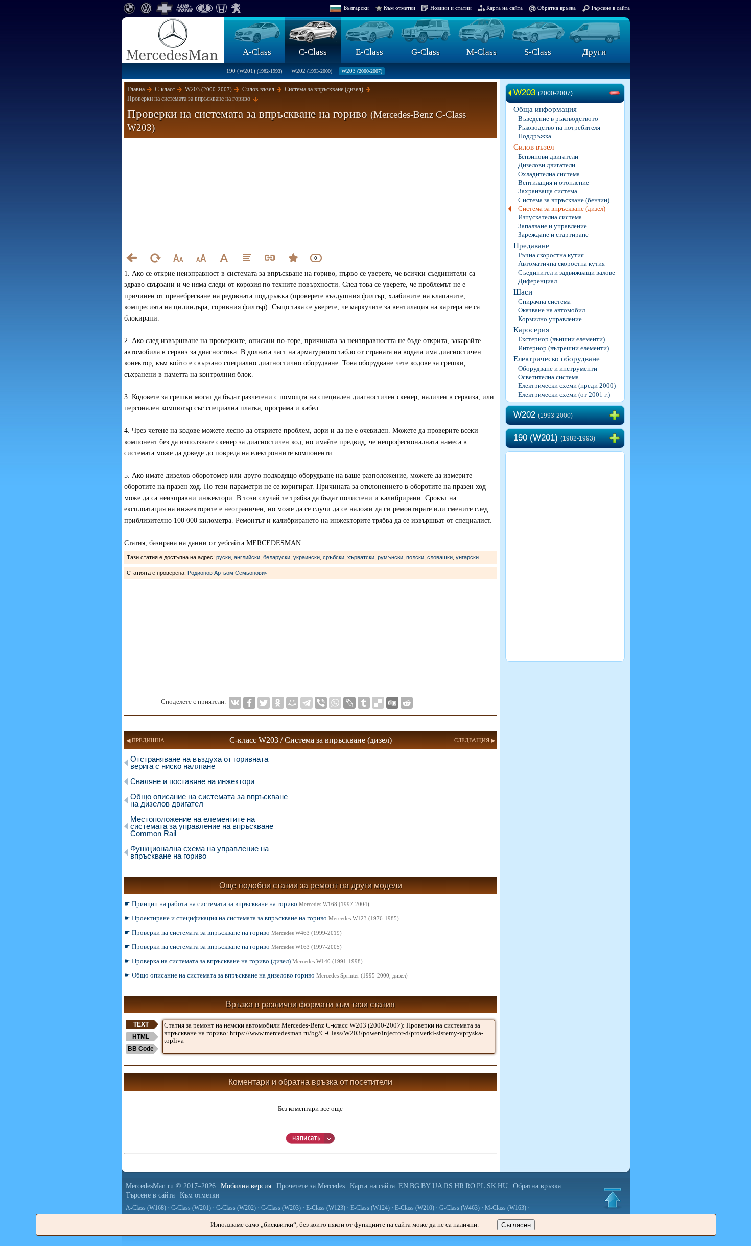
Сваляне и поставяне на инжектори (192, 781)
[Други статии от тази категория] (246, 257)
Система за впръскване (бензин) (563, 200)
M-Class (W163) (505, 1207)
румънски (390, 557)
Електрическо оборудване (556, 359)
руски (223, 557)
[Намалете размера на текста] (177, 257)
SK (491, 1186)
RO (470, 1186)
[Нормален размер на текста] (223, 257)
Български (356, 8)
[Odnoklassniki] (278, 703)
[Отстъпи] (131, 257)
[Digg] (392, 703)
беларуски (276, 557)
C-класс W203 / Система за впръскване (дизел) (310, 740)
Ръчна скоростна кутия (551, 255)
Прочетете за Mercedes (310, 1186)
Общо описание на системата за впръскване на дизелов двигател (209, 800)
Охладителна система (549, 174)
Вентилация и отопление (553, 182)
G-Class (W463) (459, 1207)
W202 (311, 71)
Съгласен (516, 1225)
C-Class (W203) (281, 1207)
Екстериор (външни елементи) (561, 339)
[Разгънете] (616, 415)
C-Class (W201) (191, 1207)
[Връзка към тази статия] (269, 257)
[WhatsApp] (335, 703)
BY (426, 1186)
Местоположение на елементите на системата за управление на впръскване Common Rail (201, 826)
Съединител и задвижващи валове (566, 272)
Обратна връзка (556, 8)
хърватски (360, 557)
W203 (361, 71)
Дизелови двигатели (546, 165)
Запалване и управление (552, 226)
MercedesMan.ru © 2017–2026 (171, 1186)
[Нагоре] (612, 1198)
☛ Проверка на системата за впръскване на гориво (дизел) (243, 961)
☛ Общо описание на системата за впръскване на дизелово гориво (266, 975)
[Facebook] (249, 703)
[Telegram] (306, 703)
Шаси (522, 292)
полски (415, 557)
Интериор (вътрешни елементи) (563, 348)
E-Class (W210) (414, 1207)
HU (503, 1186)
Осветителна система (548, 377)
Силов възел (533, 147)
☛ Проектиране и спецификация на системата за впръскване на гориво (261, 918)
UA (437, 1186)
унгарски (467, 557)
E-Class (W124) (370, 1207)
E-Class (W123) (325, 1207)
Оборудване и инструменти (557, 368)
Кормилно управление (550, 319)
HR (459, 1186)
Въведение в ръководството (558, 119)
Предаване (531, 245)
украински (306, 557)
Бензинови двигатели (548, 156)
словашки (440, 557)
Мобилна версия (246, 1186)
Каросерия (531, 330)
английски (247, 557)
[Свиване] (616, 93)
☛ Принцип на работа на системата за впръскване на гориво (246, 904)
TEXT (141, 1024)
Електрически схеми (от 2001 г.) (564, 394)
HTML (140, 1036)
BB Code (141, 1049)
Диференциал (537, 281)
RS (448, 1186)
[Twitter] (263, 703)
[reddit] (407, 703)
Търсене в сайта (610, 8)
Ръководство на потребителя (559, 127)
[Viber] (321, 703)
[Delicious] (378, 703)
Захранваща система (547, 191)
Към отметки (399, 8)
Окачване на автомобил (551, 310)
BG (414, 1186)
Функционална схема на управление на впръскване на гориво (199, 852)
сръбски (333, 557)
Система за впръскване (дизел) (561, 208)
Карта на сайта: (373, 1186)
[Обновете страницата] (154, 257)
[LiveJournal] (349, 703)
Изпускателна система (550, 217)
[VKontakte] (235, 703)
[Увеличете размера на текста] (200, 257)
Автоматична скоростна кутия (561, 263)
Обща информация (545, 109)
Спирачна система (544, 301)
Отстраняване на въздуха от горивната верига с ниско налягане (199, 762)
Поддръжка (534, 136)
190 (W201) (254, 71)
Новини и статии (451, 8)
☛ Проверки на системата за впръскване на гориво (233, 932)
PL (481, 1186)
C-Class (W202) (236, 1207)
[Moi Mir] (292, 703)
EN (403, 1186)
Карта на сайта (504, 8)
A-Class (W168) (146, 1207)
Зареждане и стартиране (553, 234)
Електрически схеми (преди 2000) (567, 385)
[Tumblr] (364, 703)
